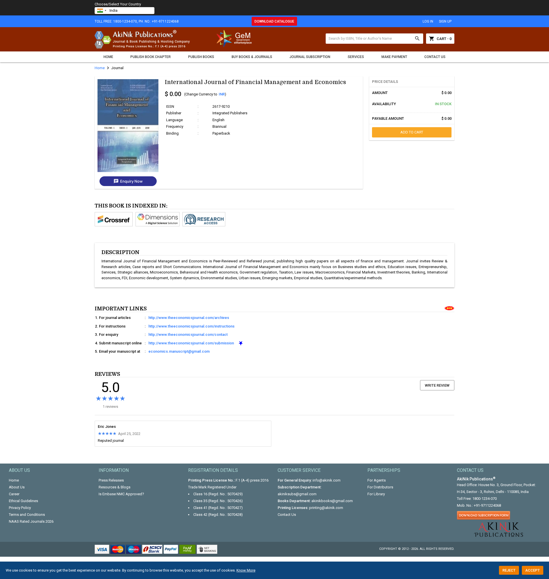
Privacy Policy (20, 508)
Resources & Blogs (114, 487)
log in (428, 21)
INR (222, 94)
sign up (445, 21)
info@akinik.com (327, 480)
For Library (376, 494)
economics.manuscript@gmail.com (179, 351)
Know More (245, 570)
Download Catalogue (274, 21)
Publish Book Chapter (150, 57)
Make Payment (394, 57)
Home (108, 57)
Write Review (437, 385)
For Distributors (380, 487)
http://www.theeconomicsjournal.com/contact (188, 334)
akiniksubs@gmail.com (297, 494)
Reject (509, 570)
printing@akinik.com (326, 508)
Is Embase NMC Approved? (121, 494)
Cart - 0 (440, 38)
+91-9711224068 (487, 505)
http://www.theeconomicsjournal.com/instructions (191, 326)
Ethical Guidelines (23, 501)
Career (14, 494)
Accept (532, 570)
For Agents (376, 480)
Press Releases (111, 480)
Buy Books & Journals (252, 57)
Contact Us (434, 57)
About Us (17, 487)
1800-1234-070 (484, 498)
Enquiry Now (128, 181)
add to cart (411, 132)
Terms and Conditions (27, 514)
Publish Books (201, 57)
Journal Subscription (309, 57)
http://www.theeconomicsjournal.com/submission (191, 343)
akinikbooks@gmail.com (332, 501)
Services (356, 57)
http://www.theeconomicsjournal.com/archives (188, 318)
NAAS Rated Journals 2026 (31, 521)
